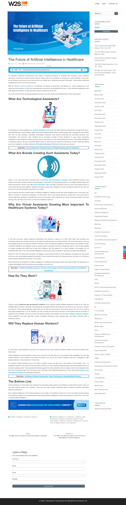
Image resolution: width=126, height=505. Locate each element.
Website (14, 479)
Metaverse (98, 318)
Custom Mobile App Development (101, 252)
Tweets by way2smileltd (102, 408)
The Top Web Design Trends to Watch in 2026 (105, 53)
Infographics (98, 299)
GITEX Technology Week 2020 (105, 287)
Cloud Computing (100, 236)
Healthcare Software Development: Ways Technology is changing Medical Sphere (53, 376)
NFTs (96, 330)
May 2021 (97, 141)
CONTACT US (113, 4)
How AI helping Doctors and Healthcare (63, 423)
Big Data (97, 224)
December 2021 (100, 114)
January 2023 (99, 106)
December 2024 (100, 102)
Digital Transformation (102, 269)
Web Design (98, 385)
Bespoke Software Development (105, 220)
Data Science (99, 265)
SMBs (96, 358)
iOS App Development (102, 303)
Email (14, 473)
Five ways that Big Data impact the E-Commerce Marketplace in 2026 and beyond (69, 436)
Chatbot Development (102, 232)
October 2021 (99, 122)
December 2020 (100, 161)
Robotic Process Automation (104, 346)
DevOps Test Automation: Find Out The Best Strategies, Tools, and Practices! (105, 72)
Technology (98, 370)
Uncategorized (99, 378)
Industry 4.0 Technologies (103, 295)
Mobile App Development (103, 322)
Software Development (102, 362)
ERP (96, 279)
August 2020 (98, 177)
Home (97, 4)
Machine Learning (100, 314)
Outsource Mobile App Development (102, 335)
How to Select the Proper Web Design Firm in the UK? (105, 47)
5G (95, 193)
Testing (97, 374)
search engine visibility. (102, 354)
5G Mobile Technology (102, 197)
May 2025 (97, 91)
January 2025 (99, 99)
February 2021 (99, 153)
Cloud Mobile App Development (105, 240)
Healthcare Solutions (30, 417)
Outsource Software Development (101, 341)
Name (14, 466)
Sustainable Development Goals (105, 366)
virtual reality (98, 382)
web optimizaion (100, 393)
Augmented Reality (101, 216)
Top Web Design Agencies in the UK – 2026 (105, 65)
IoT (95, 307)
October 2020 (99, 169)
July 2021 (97, 134)
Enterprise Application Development (102, 274)
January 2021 (99, 157)
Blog (104, 4)
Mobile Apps (98, 326)
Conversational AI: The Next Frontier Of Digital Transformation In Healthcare (53, 148)
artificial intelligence (27, 86)
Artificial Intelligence (17, 417)
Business (97, 228)
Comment (15, 459)
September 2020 (100, 173)
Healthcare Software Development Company (73, 421)
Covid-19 (97, 247)
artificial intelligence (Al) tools (43, 130)
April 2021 (98, 145)
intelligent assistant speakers (78, 314)
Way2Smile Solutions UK (77, 501)
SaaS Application (100, 350)
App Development (100, 208)
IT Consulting (99, 310)
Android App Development (103, 204)
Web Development (100, 389)
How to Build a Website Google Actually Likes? (105, 59)
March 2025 (98, 95)
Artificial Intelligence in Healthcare (63, 417)
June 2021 (98, 138)
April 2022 (98, 110)
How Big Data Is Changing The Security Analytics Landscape (28, 435)
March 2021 (98, 149)
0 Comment (40, 64)
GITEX (96, 283)
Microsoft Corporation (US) (40, 185)
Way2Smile (28, 64)
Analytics (97, 201)
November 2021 (100, 118)
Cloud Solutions (100, 243)
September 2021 (100, 126)
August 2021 (98, 130)
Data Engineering (100, 261)
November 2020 (100, 165)
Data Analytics (99, 258)
